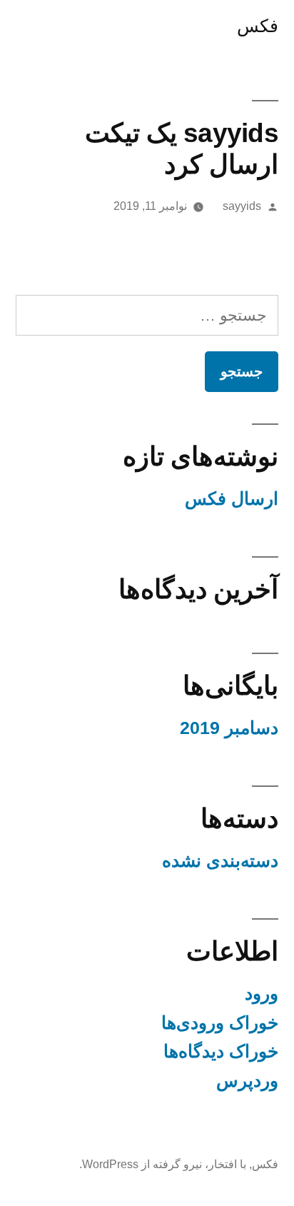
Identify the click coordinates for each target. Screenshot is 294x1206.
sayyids (242, 206)
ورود (261, 993)
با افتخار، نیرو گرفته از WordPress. (162, 1164)
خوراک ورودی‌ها (219, 1022)
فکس (257, 26)
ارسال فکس (231, 498)
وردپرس (247, 1080)
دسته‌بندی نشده (220, 860)
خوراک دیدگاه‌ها (220, 1051)
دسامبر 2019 (229, 728)
